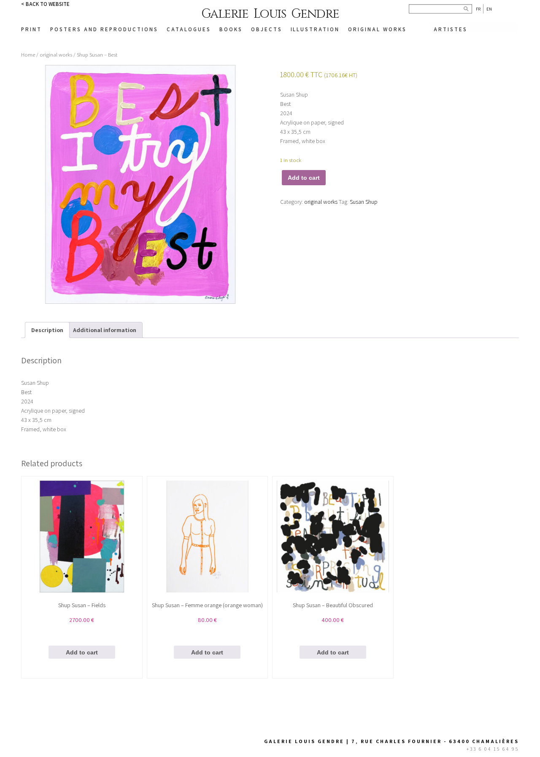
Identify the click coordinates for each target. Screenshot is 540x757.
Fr (478, 9)
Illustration (315, 29)
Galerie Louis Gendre (270, 13)
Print (31, 29)
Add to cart (304, 177)
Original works (377, 29)
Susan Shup (364, 201)
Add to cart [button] (82, 652)
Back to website (48, 4)
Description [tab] (47, 330)
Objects (266, 29)
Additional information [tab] (104, 330)
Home (28, 54)
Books (231, 29)
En (489, 9)
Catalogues (189, 29)
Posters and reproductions (104, 29)
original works (56, 54)
